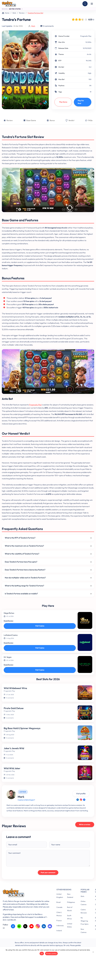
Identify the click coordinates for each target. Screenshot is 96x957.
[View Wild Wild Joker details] (85, 773)
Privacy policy (51, 953)
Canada (59, 907)
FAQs (90, 120)
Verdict (71, 120)
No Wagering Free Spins (84, 921)
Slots (14, 13)
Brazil (58, 902)
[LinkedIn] (77, 800)
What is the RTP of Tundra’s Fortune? (20, 538)
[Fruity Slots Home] (26, 893)
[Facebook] (84, 800)
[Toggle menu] (91, 3)
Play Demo (63, 102)
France (59, 920)
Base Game (31, 120)
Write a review (84, 824)
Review (21, 13)
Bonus (52, 120)
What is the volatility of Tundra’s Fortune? (22, 554)
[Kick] (19, 926)
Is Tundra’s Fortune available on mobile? (21, 593)
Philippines (71, 902)
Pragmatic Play (85, 36)
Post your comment (48, 872)
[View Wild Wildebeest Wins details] (85, 692)
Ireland (59, 931)
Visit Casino (39, 626)
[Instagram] (81, 800)
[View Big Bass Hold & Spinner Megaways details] (85, 732)
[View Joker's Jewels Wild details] (85, 753)
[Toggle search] (85, 3)
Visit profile (81, 793)
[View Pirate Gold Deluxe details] (85, 712)
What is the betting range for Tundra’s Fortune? (24, 585)
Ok (42, 953)
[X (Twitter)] (25, 926)
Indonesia (60, 925)
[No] (93, 952)
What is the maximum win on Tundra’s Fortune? (24, 546)
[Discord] (50, 926)
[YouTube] (31, 926)
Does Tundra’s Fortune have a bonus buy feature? (25, 570)
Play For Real (81, 102)
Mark (33, 26)
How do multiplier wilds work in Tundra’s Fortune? (25, 577)
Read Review (8, 621)
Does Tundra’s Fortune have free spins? (21, 562)
